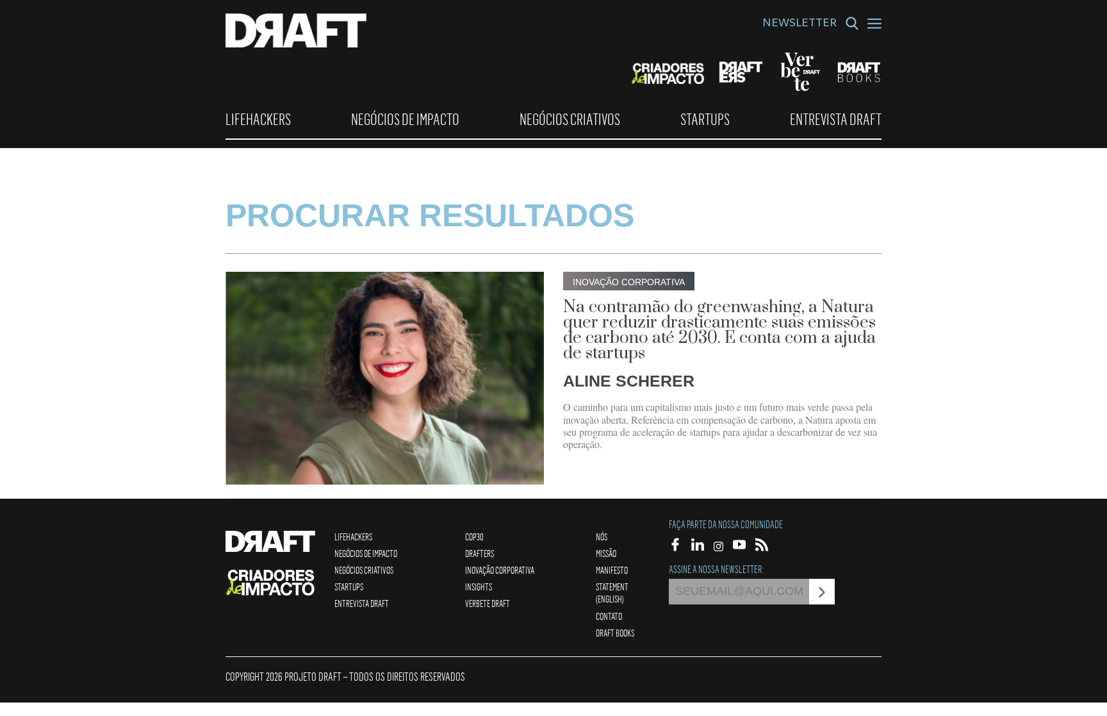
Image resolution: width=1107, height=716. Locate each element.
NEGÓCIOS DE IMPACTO (405, 119)
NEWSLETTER (799, 24)
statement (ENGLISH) (612, 592)
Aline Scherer (628, 381)
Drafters (479, 553)
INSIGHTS (478, 586)
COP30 (474, 536)
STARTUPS (705, 119)
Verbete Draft (487, 603)
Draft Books (615, 632)
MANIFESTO (612, 570)
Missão (606, 553)
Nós (601, 536)
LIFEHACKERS (258, 119)
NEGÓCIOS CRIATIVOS (570, 119)
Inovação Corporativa (499, 570)
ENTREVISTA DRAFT (836, 119)
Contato (609, 616)
